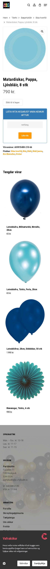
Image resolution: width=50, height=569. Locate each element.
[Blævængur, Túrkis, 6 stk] (25, 381)
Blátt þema (37, 151)
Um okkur (8, 522)
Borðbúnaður (9, 154)
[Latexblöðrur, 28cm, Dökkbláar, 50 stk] (25, 321)
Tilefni (14, 17)
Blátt (29, 151)
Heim (5, 17)
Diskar (19, 154)
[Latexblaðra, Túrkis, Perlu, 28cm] (25, 262)
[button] (45, 5)
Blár (24, 151)
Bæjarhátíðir (26, 17)
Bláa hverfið (41, 17)
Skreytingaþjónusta (13, 513)
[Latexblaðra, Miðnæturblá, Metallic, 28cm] (25, 199)
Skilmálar (23, 563)
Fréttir (6, 526)
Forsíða (7, 508)
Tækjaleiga (9, 517)
